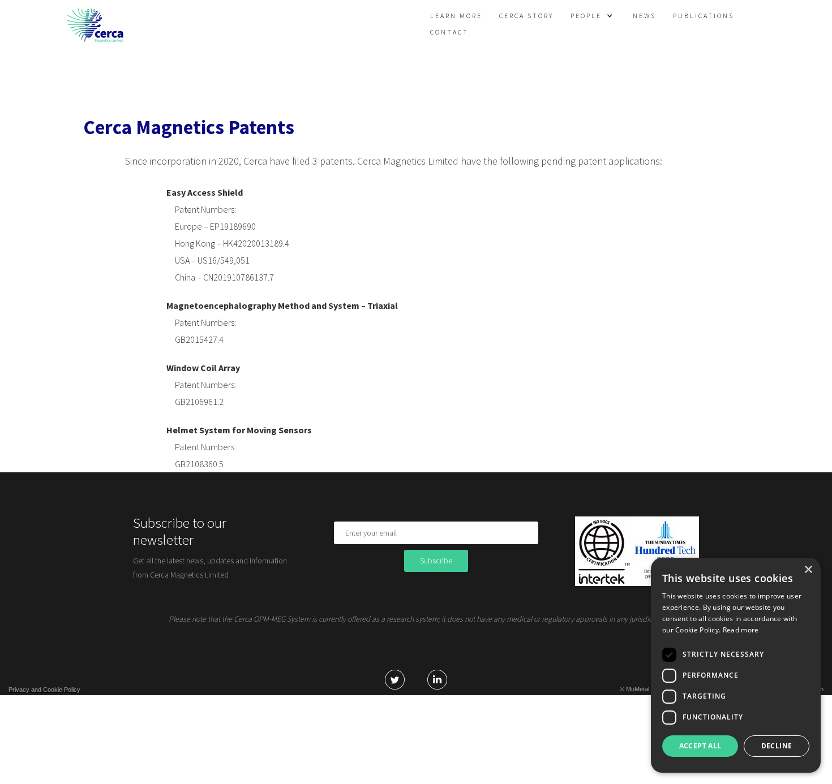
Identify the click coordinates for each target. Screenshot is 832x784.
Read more (741, 630)
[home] (95, 25)
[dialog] (736, 665)
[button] (596, 15)
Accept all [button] (700, 746)
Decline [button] (776, 746)
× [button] (808, 570)
